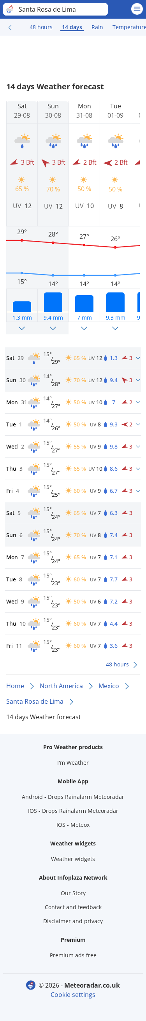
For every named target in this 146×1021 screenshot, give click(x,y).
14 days (72, 27)
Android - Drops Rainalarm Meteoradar (73, 796)
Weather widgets (73, 859)
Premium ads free (73, 955)
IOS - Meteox (73, 824)
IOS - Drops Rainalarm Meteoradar (73, 810)
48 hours (41, 27)
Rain (97, 27)
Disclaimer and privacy (73, 921)
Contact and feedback (73, 907)
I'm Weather (73, 762)
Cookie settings (73, 994)
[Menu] (137, 9)
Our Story (73, 893)
